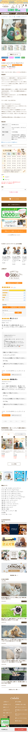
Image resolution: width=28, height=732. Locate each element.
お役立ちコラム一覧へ (13, 689)
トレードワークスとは (21, 718)
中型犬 (7, 509)
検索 (18, 312)
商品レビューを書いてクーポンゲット (14, 231)
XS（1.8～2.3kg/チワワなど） (13, 489)
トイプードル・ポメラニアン (12, 503)
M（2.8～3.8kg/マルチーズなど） (14, 493)
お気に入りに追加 (14, 192)
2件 (14, 287)
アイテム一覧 (4, 510)
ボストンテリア (9, 507)
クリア (4, 314)
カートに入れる (15, 198)
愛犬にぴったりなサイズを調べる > (9, 142)
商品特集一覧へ (13, 575)
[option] (14, 31)
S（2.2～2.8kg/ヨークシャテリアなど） (15, 491)
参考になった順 (22, 307)
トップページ (4, 16)
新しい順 (6, 307)
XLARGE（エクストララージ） (14, 488)
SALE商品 (3, 512)
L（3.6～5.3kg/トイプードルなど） (14, 495)
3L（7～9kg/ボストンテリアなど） (14, 498)
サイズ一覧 (3, 489)
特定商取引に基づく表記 (20, 704)
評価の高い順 (14, 307)
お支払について (6, 709)
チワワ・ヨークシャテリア (12, 500)
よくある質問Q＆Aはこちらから (14, 234)
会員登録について (7, 704)
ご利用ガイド (6, 701)
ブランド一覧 (12, 16)
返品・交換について (7, 712)
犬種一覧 (3, 500)
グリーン (7, 179)
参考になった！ (6, 374)
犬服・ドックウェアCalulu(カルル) (13, 725)
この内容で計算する (14, 204)
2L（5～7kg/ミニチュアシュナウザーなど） (16, 496)
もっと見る (14, 463)
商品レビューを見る (17, 65)
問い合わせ (19, 720)
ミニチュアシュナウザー (11, 505)
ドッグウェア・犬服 (12, 510)
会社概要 (19, 701)
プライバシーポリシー (21, 707)
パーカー (10, 514)
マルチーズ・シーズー (11, 502)
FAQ (4, 715)
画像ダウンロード (14, 54)
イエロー (7, 176)
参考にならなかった (16, 374)
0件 (24, 292)
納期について (6, 707)
